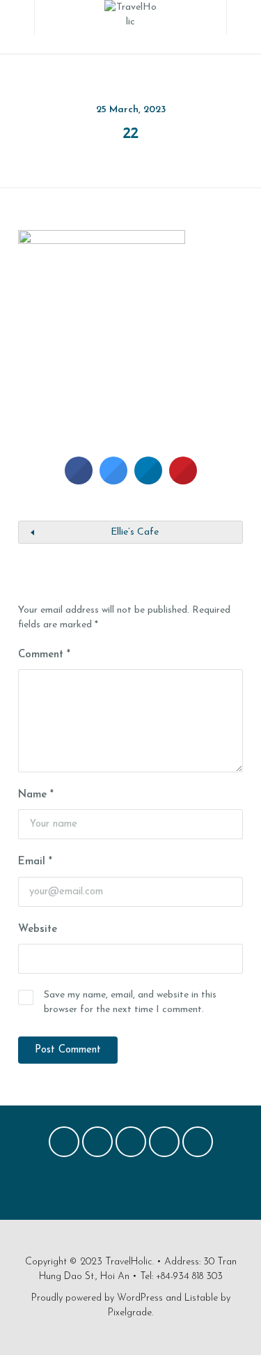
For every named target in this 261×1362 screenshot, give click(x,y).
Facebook (64, 1145)
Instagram (164, 1145)
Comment (44, 655)
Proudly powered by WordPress (97, 1298)
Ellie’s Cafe (135, 532)
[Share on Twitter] (113, 480)
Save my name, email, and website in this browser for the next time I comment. (130, 1002)
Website (37, 929)
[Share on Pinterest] (183, 480)
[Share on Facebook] (79, 480)
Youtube (198, 1145)
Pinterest (131, 1145)
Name (36, 795)
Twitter (97, 1145)
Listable (201, 1298)
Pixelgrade (130, 1313)
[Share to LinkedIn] (148, 480)
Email (35, 862)
